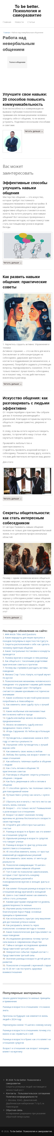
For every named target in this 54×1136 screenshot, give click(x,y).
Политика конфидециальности (21, 1096)
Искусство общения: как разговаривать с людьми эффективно (26, 403)
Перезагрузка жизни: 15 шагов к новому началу (27, 1024)
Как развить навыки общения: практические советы (25, 282)
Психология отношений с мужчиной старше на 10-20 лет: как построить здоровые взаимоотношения (27, 969)
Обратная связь (14, 1110)
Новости (19, 22)
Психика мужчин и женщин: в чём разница (26, 657)
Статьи (31, 22)
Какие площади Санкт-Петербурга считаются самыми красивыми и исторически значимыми (26, 691)
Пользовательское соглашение (34, 1093)
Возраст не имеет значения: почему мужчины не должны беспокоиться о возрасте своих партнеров (27, 818)
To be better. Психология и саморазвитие (27, 10)
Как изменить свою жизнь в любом (24, 751)
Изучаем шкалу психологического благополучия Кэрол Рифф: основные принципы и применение (22, 912)
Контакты (11, 1093)
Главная (7, 22)
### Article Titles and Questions (20, 634)
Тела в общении (17, 62)
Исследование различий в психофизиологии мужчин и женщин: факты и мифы (26, 882)
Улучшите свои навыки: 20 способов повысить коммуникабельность (25, 99)
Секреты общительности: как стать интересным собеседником (26, 518)
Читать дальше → (34, 131)
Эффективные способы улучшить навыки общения (25, 188)
